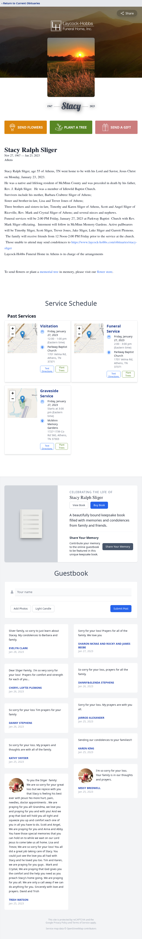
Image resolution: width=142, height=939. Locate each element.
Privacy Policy (60, 922)
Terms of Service (81, 922)
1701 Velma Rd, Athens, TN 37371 (57, 357)
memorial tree (49, 271)
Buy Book (99, 505)
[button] (22, 334)
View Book (79, 505)
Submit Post (121, 608)
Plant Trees (62, 369)
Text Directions (47, 369)
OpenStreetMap (75, 928)
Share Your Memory (118, 546)
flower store (104, 271)
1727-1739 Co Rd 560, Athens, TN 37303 (57, 435)
